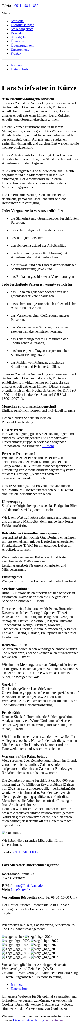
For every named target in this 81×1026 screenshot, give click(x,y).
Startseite (17, 21)
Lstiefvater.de (20, 890)
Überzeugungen (22, 45)
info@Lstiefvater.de (28, 886)
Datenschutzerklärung (28, 1020)
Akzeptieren (54, 1020)
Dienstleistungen (22, 25)
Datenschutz (19, 69)
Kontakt (16, 53)
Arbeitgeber (19, 37)
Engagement (20, 49)
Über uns (17, 41)
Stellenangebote (22, 29)
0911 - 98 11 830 (26, 5)
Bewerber (18, 33)
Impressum (18, 65)
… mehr (48, 446)
